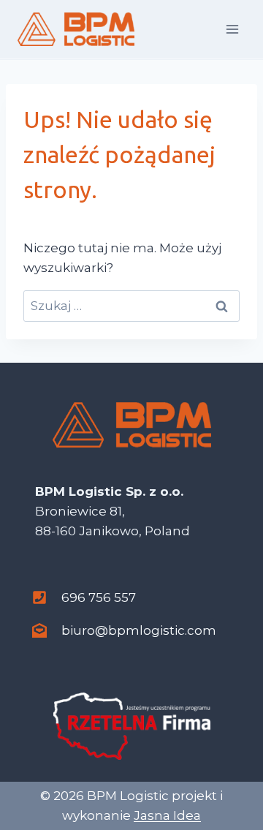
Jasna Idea (167, 815)
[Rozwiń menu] (231, 29)
